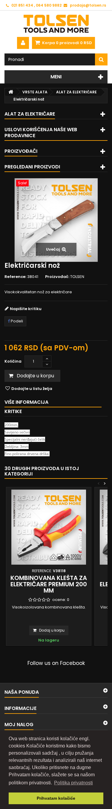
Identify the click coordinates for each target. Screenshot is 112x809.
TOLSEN (77, 276)
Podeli (16, 321)
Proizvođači (20, 151)
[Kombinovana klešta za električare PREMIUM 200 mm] (49, 527)
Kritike (13, 411)
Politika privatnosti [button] (73, 782)
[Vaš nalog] (23, 43)
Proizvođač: (57, 276)
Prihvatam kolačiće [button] (56, 798)
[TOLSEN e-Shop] (56, 24)
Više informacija (26, 402)
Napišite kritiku (26, 309)
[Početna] (10, 92)
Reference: (15, 276)
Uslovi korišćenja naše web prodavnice (40, 132)
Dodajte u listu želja (31, 388)
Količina (13, 361)
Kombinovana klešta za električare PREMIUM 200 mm (48, 584)
